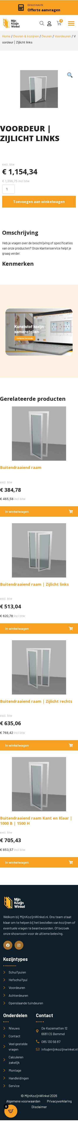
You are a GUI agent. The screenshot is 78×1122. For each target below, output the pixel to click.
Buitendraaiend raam (20, 467)
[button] (71, 23)
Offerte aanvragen (44, 10)
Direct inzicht (35, 4)
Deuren (47, 36)
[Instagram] (19, 945)
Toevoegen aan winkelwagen (39, 201)
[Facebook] (7, 945)
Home (6, 36)
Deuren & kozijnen (26, 36)
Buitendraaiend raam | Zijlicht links (34, 584)
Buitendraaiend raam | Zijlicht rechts (36, 701)
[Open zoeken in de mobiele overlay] (42, 23)
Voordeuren (63, 36)
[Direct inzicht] (21, 7)
